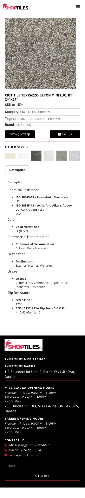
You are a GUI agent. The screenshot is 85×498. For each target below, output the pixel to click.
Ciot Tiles (23, 125)
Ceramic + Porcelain (29, 119)
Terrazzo (53, 119)
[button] (77, 6)
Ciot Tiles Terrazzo (36, 112)
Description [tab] (17, 170)
